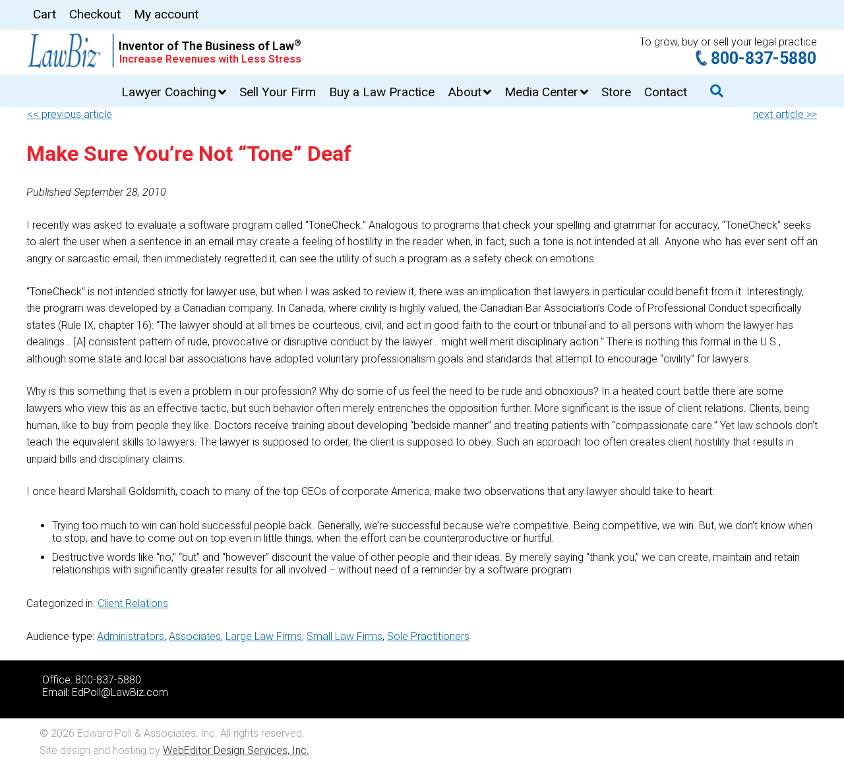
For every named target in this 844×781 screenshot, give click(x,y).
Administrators (130, 636)
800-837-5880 (763, 58)
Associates (195, 636)
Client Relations (133, 603)
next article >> (785, 114)
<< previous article (69, 114)
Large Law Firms (264, 636)
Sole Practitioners (428, 636)
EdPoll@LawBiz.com (120, 692)
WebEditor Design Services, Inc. (236, 750)
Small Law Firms (344, 636)
